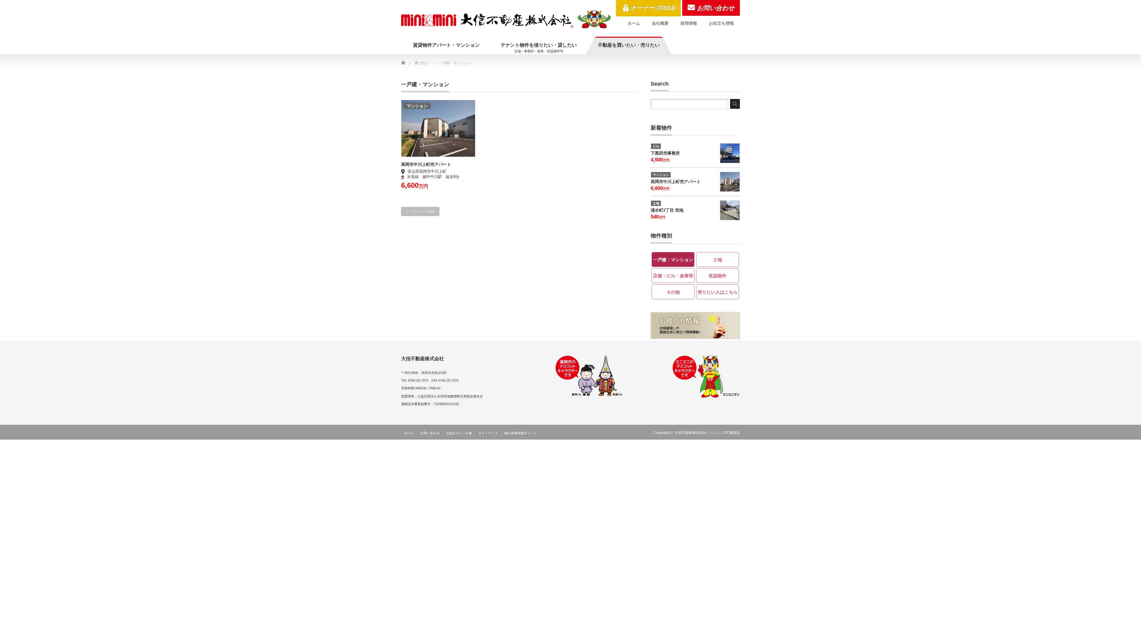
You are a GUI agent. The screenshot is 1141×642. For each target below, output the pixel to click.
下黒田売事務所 (665, 153)
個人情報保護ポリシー (520, 433)
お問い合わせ (716, 7)
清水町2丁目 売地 (667, 210)
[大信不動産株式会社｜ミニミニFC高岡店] (506, 19)
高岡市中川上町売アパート (426, 164)
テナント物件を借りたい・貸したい (539, 48)
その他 (673, 292)
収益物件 (717, 275)
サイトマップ (488, 433)
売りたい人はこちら (718, 292)
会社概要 (660, 23)
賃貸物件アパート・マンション (446, 45)
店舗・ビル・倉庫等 (673, 275)
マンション (417, 105)
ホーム (634, 23)
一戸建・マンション (673, 259)
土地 (656, 203)
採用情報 (688, 23)
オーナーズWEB (653, 7)
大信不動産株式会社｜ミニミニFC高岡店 (707, 433)
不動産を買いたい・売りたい (629, 45)
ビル (656, 146)
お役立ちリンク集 (459, 433)
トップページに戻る (420, 211)
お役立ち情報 (721, 23)
